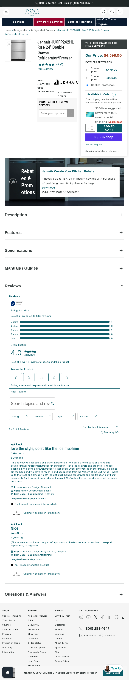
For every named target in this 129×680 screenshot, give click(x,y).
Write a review (45, 69)
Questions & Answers (25, 594)
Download (48, 187)
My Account (34, 665)
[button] (6, 12)
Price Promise (62, 656)
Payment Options (37, 647)
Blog (57, 652)
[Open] (7, 672)
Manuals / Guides (21, 268)
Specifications (18, 250)
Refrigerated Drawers (43, 30)
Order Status (35, 643)
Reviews (13, 286)
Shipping (90, 151)
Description (16, 214)
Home (8, 30)
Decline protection (103, 85)
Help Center (34, 661)
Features (13, 232)
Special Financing (11, 616)
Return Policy (62, 661)
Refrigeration (21, 30)
